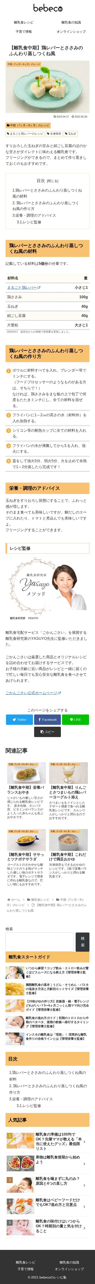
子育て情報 (26, 1269)
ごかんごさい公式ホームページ (31, 693)
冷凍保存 (55, 133)
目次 (41, 180)
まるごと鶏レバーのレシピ (26, 133)
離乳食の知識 (69, 1262)
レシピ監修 (32, 222)
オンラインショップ (69, 1269)
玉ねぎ (71, 133)
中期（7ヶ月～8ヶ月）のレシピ (29, 125)
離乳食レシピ (25, 1262)
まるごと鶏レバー (22, 287)
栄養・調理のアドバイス (35, 215)
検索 (9, 929)
